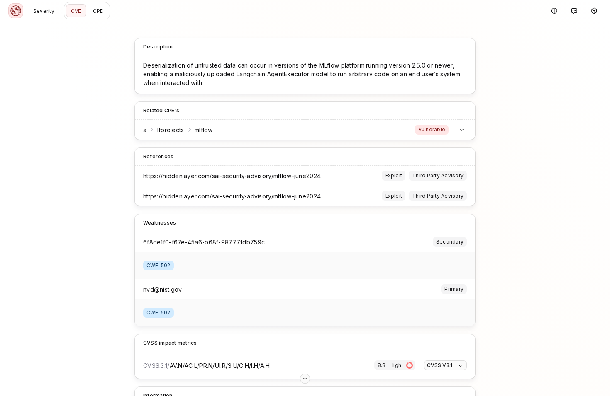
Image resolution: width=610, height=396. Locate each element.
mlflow (204, 129)
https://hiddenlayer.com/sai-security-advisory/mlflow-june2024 (232, 175)
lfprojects (170, 129)
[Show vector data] (305, 379)
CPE (98, 11)
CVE (76, 11)
